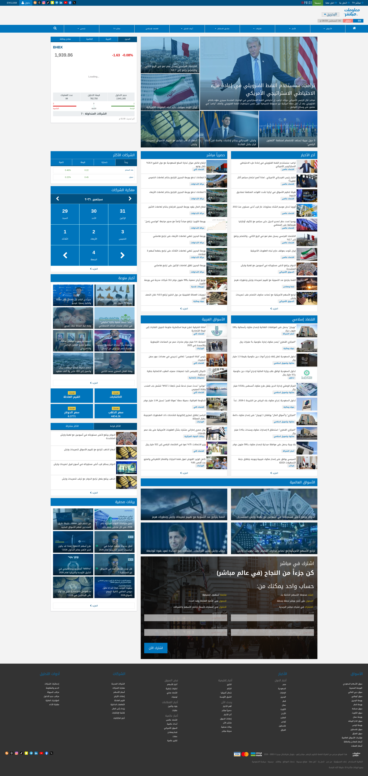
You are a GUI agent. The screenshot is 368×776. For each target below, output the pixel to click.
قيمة (82, 162)
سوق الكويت (357, 713)
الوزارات (200, 348)
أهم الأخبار (227, 706)
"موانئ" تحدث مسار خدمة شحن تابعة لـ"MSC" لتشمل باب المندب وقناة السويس (174, 387)
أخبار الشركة (288, 334)
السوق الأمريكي (286, 272)
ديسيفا (271, 761)
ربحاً (126, 162)
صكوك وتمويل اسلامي (284, 363)
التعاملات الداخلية (118, 704)
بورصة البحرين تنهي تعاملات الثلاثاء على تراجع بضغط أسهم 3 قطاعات (176, 252)
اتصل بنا (343, 3)
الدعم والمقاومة (52, 688)
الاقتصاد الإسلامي (152, 28)
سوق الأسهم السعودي (352, 684)
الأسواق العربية (213, 319)
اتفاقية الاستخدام (355, 761)
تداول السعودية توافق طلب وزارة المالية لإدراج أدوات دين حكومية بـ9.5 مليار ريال (264, 372)
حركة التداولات (197, 184)
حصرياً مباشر (216, 155)
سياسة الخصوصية (259, 761)
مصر (284, 684)
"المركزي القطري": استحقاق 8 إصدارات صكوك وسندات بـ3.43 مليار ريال (265, 431)
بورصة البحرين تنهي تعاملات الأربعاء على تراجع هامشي (179, 236)
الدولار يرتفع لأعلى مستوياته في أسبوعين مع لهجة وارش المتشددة (268, 267)
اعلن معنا (330, 3)
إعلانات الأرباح (119, 696)
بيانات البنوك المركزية (194, 436)
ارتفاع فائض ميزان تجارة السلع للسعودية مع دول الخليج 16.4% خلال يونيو (175, 164)
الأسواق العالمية (302, 482)
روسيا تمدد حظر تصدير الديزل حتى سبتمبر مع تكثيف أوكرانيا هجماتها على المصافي (267, 223)
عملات (174, 736)
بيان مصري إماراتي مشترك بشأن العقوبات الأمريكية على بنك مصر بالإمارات (174, 431)
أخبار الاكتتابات (119, 718)
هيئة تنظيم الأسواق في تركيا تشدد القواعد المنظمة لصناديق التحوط (266, 193)
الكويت (283, 709)
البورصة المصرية (355, 688)
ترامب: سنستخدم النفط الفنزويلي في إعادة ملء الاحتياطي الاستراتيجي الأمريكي (268, 164)
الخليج (229, 684)
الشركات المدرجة (118, 684)
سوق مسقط (357, 708)
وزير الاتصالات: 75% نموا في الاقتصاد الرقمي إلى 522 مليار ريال (175, 444)
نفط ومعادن (288, 286)
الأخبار (294, 28)
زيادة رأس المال (118, 708)
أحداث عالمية (172, 724)
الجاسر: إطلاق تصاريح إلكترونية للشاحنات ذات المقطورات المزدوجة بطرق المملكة (174, 416)
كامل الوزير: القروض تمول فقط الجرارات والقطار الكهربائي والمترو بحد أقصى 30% (174, 460)
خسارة (104, 162)
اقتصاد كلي (198, 169)
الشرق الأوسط (226, 697)
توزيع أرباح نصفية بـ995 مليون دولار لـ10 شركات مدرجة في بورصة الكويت (174, 281)
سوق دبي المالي (355, 692)
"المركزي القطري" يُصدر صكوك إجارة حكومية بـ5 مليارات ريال (267, 342)
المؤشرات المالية (52, 700)
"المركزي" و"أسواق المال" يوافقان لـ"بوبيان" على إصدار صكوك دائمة (264, 415)
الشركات (258, 28)
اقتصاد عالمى (288, 169)
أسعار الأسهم (119, 692)
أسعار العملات (356, 746)
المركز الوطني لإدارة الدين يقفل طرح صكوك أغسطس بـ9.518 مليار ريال (264, 387)
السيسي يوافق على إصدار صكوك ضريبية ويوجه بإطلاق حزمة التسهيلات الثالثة (267, 460)
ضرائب (291, 465)
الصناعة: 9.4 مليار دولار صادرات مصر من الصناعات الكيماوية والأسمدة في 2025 (177, 343)
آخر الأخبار (308, 155)
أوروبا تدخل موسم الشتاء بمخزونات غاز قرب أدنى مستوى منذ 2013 (264, 207)
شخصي (82, 28)
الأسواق (329, 28)
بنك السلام (129, 170)
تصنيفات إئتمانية (196, 378)
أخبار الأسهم (172, 684)
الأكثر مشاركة (72, 426)
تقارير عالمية (172, 740)
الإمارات (283, 693)
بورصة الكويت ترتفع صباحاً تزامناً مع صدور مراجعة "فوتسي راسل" (175, 221)
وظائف (278, 761)
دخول (27, 3)
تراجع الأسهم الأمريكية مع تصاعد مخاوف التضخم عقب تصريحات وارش (266, 296)
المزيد (275, 309)
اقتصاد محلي (172, 693)
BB (359, 21)
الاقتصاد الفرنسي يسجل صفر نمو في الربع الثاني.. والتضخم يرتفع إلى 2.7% (265, 237)
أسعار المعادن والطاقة (353, 742)
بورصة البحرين (356, 700)
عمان (284, 705)
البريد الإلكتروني (219, 613)
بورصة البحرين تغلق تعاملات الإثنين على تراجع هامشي (179, 265)
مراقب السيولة (53, 692)
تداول (291, 378)
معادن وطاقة (65, 39)
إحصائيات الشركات (52, 684)
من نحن (329, 761)
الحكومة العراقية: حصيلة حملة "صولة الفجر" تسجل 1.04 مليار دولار (174, 400)
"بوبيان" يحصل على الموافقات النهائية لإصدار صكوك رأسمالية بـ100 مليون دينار (264, 328)
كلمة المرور (308, 627)
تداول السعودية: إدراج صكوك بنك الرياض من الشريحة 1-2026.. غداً (265, 400)
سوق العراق (357, 733)
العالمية (89, 39)
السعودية (282, 688)
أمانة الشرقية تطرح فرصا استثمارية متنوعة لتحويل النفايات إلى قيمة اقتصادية (175, 328)
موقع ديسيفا (301, 761)
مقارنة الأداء (54, 704)
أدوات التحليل (188, 28)
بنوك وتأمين (172, 706)
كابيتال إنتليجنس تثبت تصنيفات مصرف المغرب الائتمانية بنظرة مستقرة (176, 372)
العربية (108, 39)
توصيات (174, 697)
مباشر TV (116, 28)
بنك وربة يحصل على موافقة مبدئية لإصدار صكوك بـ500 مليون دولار (264, 444)
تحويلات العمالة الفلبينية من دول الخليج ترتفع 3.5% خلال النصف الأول (175, 296)
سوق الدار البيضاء (355, 721)
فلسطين (282, 726)
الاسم (311, 613)
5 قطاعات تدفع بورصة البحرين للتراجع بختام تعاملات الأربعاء (177, 192)
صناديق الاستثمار (223, 28)
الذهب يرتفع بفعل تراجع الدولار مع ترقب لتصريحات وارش (88, 479)
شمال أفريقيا (226, 693)
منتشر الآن (227, 723)
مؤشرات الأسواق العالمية (352, 737)
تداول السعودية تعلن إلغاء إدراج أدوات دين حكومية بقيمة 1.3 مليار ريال (264, 358)
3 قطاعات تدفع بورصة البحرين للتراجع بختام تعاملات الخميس (176, 177)
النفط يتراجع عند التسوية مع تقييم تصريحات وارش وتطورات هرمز (265, 280)
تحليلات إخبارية (171, 688)
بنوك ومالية (198, 301)
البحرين (127, 39)
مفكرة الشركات (123, 190)
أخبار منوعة (126, 278)
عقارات (174, 710)
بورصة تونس (357, 725)
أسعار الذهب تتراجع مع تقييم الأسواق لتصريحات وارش (89, 449)
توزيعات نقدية (197, 286)
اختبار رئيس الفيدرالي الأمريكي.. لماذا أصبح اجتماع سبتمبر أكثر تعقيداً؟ (266, 179)
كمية (61, 162)
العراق (283, 730)
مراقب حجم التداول (51, 696)
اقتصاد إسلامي (303, 319)
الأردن (283, 713)
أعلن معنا (312, 761)
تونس (283, 721)
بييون (131, 177)
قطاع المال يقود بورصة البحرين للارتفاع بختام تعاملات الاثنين (176, 207)
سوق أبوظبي (356, 696)
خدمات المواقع (289, 761)
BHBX (58, 47)
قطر (284, 701)
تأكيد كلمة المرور (219, 627)
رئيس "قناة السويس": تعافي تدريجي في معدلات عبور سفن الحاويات (177, 358)
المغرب (283, 717)
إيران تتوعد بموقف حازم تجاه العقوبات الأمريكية (273, 250)
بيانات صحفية (125, 502)
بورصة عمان (357, 717)
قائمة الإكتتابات (118, 713)
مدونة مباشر (227, 731)
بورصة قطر (357, 704)
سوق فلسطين (356, 729)
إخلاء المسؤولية (340, 761)
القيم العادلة (119, 700)
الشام (229, 688)
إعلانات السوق (226, 719)
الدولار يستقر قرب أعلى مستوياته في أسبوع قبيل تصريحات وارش (84, 464)
